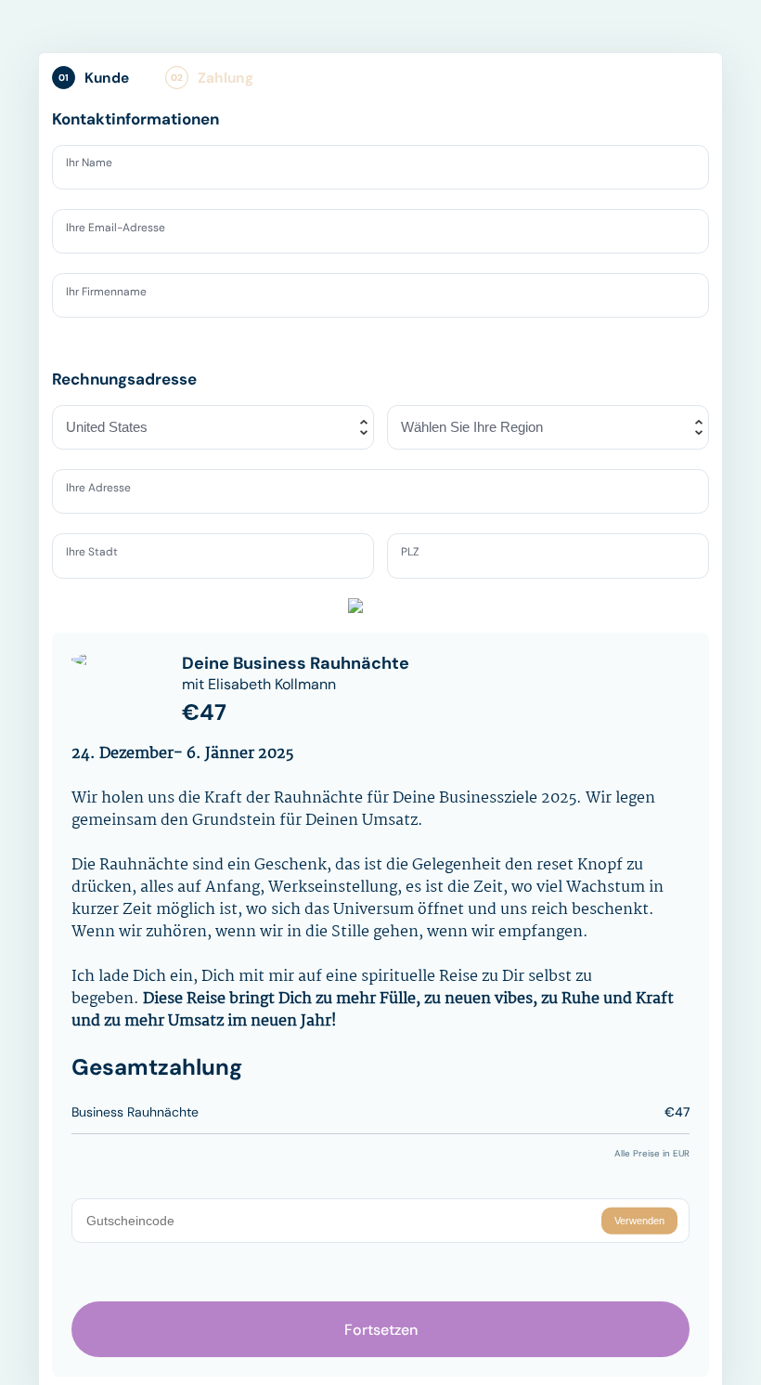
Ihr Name (96, 166)
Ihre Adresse (106, 490)
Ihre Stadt (98, 554)
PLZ (414, 554)
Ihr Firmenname (115, 294)
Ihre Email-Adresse (126, 230)
